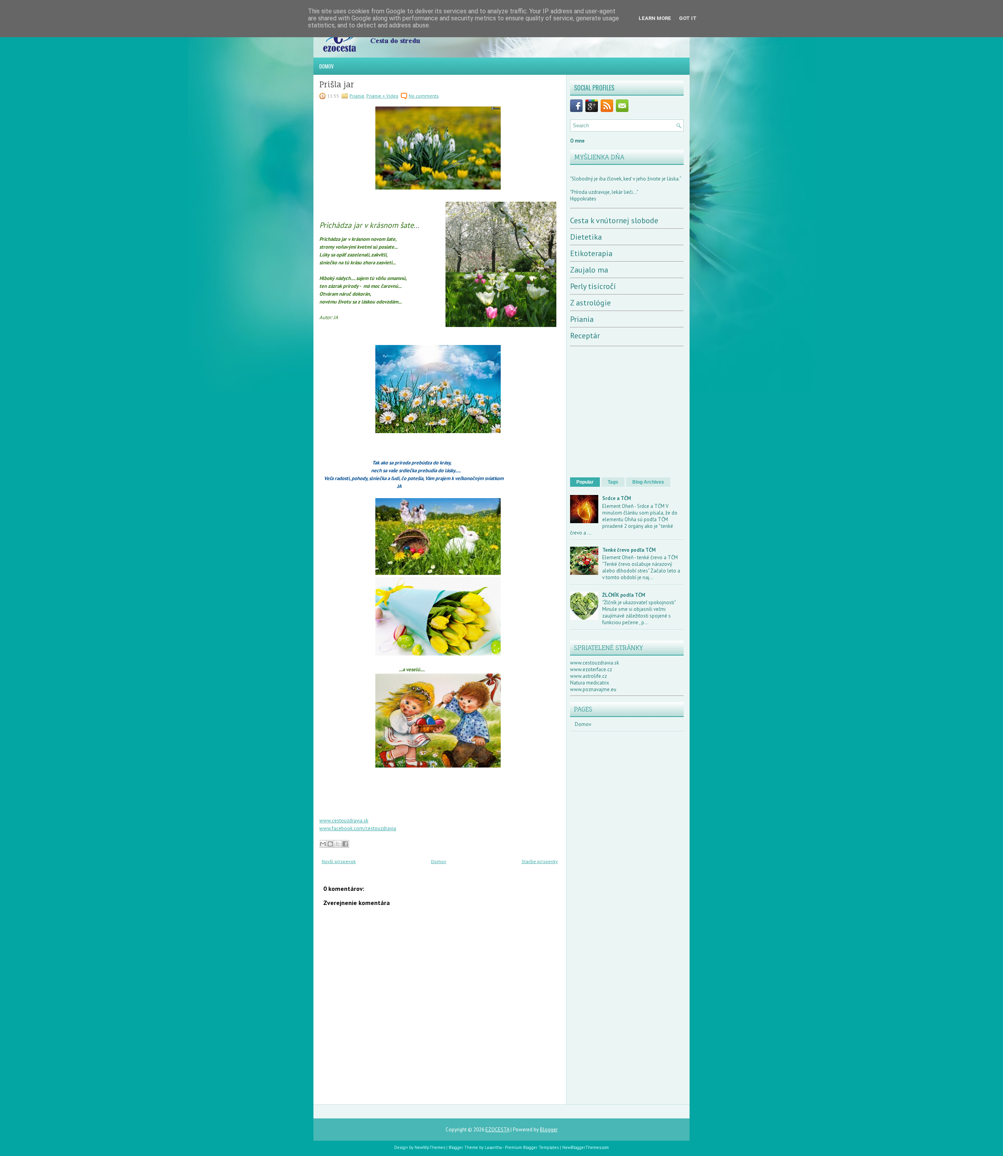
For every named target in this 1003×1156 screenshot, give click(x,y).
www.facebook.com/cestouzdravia (357, 828)
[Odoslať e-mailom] (323, 844)
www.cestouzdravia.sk (343, 820)
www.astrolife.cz (588, 676)
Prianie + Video (382, 96)
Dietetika (586, 237)
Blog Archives (648, 482)
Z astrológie (590, 303)
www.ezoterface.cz (591, 669)
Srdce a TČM (616, 498)
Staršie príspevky (539, 861)
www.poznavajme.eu (593, 689)
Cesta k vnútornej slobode (614, 220)
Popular (585, 482)
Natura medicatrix (589, 682)
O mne (577, 140)
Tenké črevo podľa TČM (629, 550)
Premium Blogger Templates (532, 1147)
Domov (326, 66)
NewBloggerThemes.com (585, 1147)
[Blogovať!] (330, 844)
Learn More (655, 18)
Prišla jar (336, 85)
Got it (688, 18)
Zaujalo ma (589, 270)
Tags (613, 482)
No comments (424, 96)
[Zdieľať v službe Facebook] (345, 844)
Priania (582, 319)
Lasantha (493, 1147)
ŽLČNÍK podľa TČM (623, 595)
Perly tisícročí (593, 286)
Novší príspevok (339, 861)
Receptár (585, 336)
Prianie (356, 96)
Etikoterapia (591, 253)
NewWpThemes (430, 1147)
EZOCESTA (497, 1129)
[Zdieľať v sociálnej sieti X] (338, 844)
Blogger (549, 1129)
